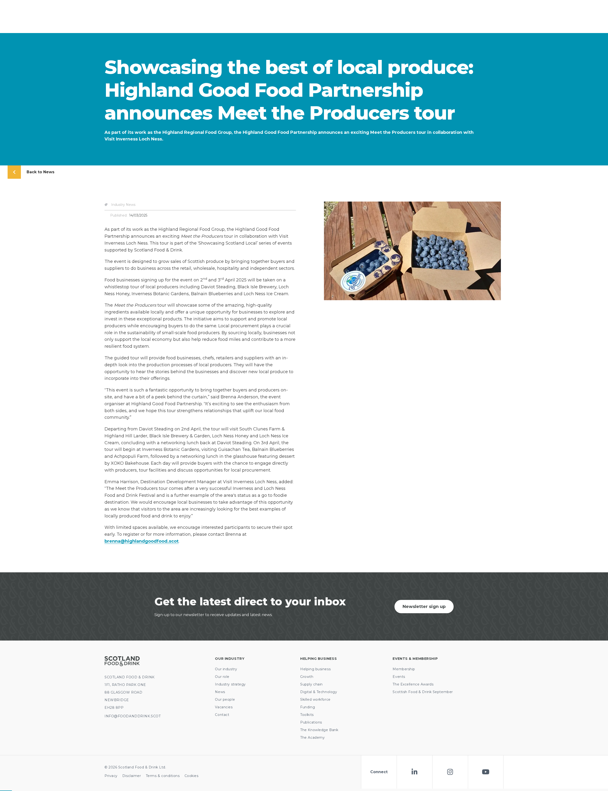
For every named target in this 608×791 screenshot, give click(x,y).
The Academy (312, 737)
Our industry (226, 669)
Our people (225, 699)
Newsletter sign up (424, 606)
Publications (311, 722)
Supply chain (311, 684)
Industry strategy (230, 684)
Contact (222, 715)
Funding (307, 707)
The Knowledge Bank (319, 730)
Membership (404, 669)
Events (399, 677)
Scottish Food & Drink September (423, 692)
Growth (306, 677)
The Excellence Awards (413, 684)
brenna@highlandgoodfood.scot (141, 541)
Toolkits (307, 715)
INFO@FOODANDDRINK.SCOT (132, 716)
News (220, 692)
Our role (222, 677)
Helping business (315, 669)
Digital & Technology (318, 692)
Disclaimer (131, 776)
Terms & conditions (163, 776)
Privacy (111, 776)
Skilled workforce (315, 699)
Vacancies (224, 707)
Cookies (192, 776)
